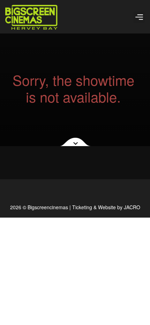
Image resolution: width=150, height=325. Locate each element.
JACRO (132, 207)
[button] (139, 17)
